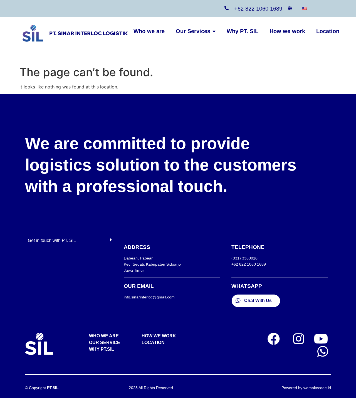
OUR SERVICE (104, 342)
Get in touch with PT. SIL (52, 240)
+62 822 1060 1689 (258, 9)
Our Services (193, 31)
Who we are (149, 31)
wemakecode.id (317, 387)
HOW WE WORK (159, 335)
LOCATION (153, 342)
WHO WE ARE (104, 335)
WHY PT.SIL (101, 349)
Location (327, 31)
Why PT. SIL (242, 31)
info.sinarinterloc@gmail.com (149, 297)
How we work (287, 31)
